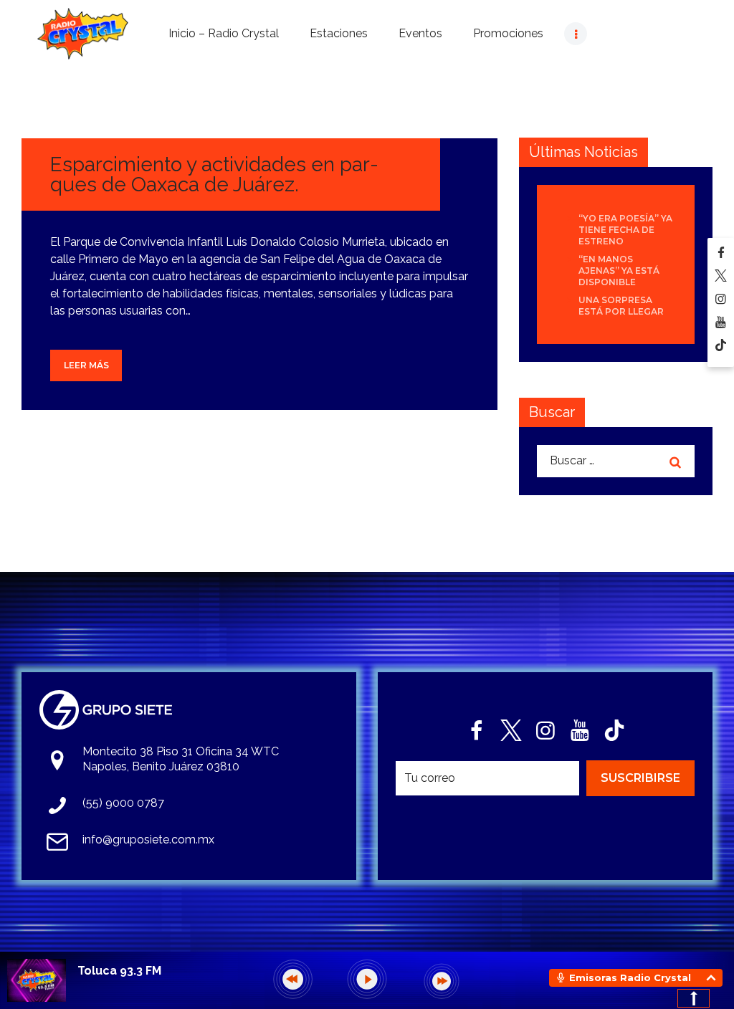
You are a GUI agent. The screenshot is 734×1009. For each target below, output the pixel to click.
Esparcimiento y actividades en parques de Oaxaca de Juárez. (214, 174)
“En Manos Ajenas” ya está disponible (618, 270)
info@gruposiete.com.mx (148, 839)
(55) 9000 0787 (123, 803)
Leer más (86, 365)
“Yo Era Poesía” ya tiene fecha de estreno (625, 230)
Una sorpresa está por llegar (621, 306)
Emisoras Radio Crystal (630, 977)
